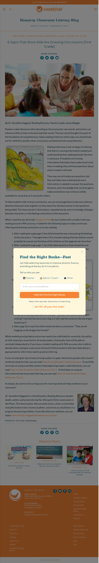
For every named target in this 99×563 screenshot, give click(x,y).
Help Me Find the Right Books (49, 295)
